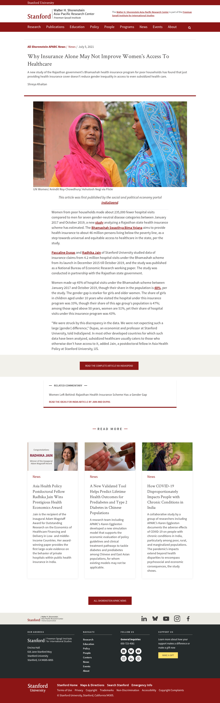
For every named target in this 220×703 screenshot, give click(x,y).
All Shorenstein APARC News (46, 47)
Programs (127, 27)
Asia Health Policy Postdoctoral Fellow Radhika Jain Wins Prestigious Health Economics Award (53, 510)
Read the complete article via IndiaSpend (109, 365)
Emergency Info (141, 685)
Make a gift (168, 655)
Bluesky (131, 651)
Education (77, 27)
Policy (94, 27)
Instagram (124, 659)
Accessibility (149, 690)
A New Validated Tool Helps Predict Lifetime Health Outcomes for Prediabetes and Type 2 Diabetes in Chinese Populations (110, 510)
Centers (87, 657)
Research (34, 27)
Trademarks (107, 690)
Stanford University (41, 2)
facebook (188, 619)
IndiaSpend (109, 202)
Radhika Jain (91, 252)
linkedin (144, 619)
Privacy (79, 690)
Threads (138, 659)
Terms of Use (64, 690)
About (172, 27)
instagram (177, 619)
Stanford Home (67, 685)
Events (157, 27)
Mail (124, 651)
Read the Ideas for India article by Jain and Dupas (79, 401)
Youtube (138, 651)
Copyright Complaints (171, 690)
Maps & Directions (92, 685)
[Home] (61, 14)
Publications (55, 27)
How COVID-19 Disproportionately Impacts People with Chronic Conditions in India (167, 510)
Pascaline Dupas (63, 252)
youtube (166, 619)
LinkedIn (131, 659)
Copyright (91, 690)
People (109, 27)
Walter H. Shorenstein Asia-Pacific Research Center (143, 12)
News (143, 27)
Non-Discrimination (128, 690)
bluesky (155, 619)
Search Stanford (118, 685)
